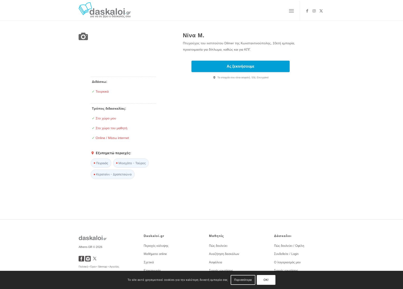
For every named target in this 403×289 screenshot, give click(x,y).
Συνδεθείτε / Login (286, 254)
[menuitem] (291, 11)
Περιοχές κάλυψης (156, 245)
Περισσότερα (243, 280)
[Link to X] (321, 10)
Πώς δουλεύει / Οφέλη (289, 245)
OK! (266, 280)
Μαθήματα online (155, 254)
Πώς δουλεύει (218, 245)
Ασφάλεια (215, 262)
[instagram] (88, 260)
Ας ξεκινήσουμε (240, 66)
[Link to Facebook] (307, 10)
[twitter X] (95, 260)
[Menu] (291, 11)
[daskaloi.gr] (105, 11)
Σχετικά (149, 262)
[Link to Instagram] (314, 10)
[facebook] (81, 260)
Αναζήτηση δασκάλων (224, 254)
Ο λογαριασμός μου (287, 262)
